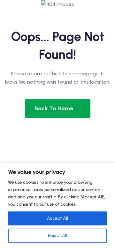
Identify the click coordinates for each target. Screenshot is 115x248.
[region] (57, 205)
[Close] (108, 168)
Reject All (57, 235)
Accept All (57, 218)
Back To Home (53, 108)
